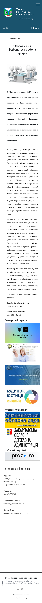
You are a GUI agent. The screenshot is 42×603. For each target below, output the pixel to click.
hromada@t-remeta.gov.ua (21, 598)
